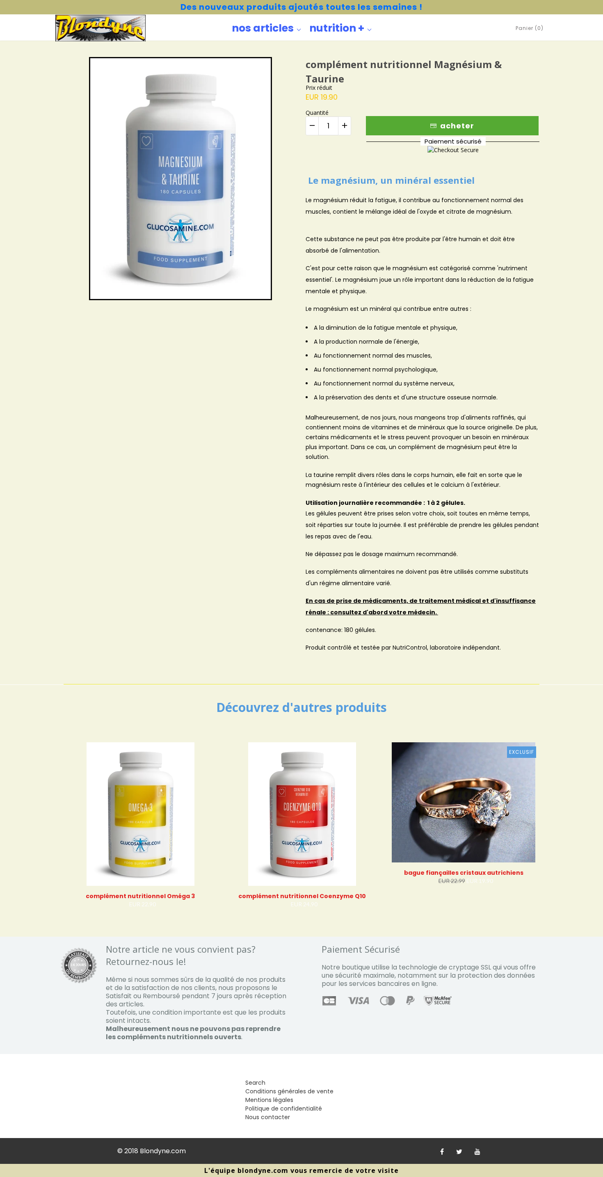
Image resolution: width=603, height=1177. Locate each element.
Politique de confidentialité (283, 1108)
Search (255, 1083)
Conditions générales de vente (289, 1091)
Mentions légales (269, 1100)
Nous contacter (267, 1117)
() (530, 28)
